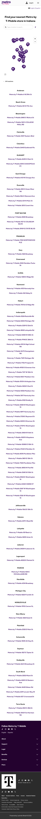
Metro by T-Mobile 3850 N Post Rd (20, 468)
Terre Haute (20, 704)
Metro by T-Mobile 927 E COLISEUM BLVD (20, 223)
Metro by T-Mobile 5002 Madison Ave (20, 391)
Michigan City (20, 591)
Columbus (20, 144)
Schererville (20, 637)
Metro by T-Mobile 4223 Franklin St (20, 595)
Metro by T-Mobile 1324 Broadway (20, 254)
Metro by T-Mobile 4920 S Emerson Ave (20, 367)
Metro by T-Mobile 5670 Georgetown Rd (20, 352)
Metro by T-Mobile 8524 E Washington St (20, 478)
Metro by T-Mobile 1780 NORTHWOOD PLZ (20, 241)
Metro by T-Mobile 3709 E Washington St (20, 427)
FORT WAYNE (20, 213)
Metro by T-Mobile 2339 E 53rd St (20, 325)
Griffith (20, 273)
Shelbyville (20, 660)
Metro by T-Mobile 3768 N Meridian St (20, 449)
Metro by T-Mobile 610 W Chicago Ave (20, 178)
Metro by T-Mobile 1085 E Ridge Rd (21, 277)
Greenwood (20, 259)
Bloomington (20, 114)
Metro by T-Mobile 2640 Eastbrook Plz (20, 147)
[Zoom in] (35, 38)
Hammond (20, 285)
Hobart (20, 301)
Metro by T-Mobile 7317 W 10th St (20, 372)
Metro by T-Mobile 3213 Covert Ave (20, 205)
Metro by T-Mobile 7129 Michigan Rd (20, 358)
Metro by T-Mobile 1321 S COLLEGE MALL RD (20, 123)
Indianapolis (20, 312)
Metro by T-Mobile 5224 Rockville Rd (20, 316)
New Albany (20, 614)
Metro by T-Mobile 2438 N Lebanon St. (20, 549)
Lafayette (20, 528)
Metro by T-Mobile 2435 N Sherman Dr (20, 421)
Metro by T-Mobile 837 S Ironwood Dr (20, 697)
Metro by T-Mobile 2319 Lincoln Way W (20, 692)
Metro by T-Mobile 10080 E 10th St (20, 444)
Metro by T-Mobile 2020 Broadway (20, 217)
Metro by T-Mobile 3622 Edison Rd (20, 687)
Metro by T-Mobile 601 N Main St (20, 201)
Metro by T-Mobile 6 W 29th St (20, 94)
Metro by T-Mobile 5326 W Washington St (20, 497)
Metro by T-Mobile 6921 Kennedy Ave (20, 288)
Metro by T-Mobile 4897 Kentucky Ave (20, 412)
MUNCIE (20, 568)
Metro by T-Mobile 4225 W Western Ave (20, 681)
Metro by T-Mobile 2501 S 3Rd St (20, 708)
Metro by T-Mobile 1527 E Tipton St (20, 652)
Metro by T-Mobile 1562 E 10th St (20, 509)
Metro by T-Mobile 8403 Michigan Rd (20, 321)
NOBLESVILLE (20, 602)
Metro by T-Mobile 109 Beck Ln (20, 532)
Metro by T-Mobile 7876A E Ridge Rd (20, 305)
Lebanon (20, 545)
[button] (23, 61)
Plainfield (20, 625)
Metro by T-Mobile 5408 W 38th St (20, 335)
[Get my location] (35, 27)
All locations (9, 81)
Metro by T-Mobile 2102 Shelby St (20, 400)
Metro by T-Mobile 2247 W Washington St (20, 490)
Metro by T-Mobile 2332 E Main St (20, 629)
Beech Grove (20, 102)
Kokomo (21, 517)
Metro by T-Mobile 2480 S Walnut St (20, 117)
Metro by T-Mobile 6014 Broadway (20, 583)
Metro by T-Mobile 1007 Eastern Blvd (20, 136)
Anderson (20, 90)
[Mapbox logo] (5, 74)
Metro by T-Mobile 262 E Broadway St (20, 664)
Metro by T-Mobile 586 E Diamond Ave (20, 196)
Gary (20, 250)
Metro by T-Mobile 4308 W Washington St (20, 406)
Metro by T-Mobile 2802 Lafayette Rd (20, 330)
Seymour (20, 649)
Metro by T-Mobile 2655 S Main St (20, 159)
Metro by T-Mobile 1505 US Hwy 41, (20, 641)
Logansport (20, 556)
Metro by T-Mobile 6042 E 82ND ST (20, 484)
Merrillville (20, 579)
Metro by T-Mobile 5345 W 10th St (20, 472)
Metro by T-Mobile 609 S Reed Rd (20, 521)
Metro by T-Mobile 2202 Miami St (20, 675)
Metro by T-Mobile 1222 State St (20, 618)
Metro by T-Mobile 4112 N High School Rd (20, 345)
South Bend (20, 672)
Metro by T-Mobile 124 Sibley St (20, 293)
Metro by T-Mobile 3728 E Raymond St (20, 416)
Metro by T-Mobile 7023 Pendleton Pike (20, 463)
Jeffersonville (20, 505)
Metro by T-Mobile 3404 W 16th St (20, 433)
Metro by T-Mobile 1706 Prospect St (20, 363)
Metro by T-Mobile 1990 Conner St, (20, 606)
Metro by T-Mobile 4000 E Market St (20, 560)
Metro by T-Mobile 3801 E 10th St (20, 458)
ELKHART (20, 155)
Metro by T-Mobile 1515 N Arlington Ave (20, 381)
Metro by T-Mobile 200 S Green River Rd (20, 190)
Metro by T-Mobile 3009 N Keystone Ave (20, 438)
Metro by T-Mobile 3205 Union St (20, 537)
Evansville (20, 185)
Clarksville (20, 132)
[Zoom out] (35, 41)
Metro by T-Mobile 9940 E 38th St (20, 340)
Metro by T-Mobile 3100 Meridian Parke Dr (20, 264)
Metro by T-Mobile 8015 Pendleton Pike (20, 454)
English (32, 8)
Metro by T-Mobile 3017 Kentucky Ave (20, 395)
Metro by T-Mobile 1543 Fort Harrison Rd (20, 714)
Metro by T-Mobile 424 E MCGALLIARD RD (20, 573)
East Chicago (20, 174)
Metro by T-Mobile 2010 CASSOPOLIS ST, (20, 165)
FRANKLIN (20, 236)
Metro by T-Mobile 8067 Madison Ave (20, 377)
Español (37, 8)
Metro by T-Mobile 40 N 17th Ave (20, 106)
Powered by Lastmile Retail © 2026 (20, 815)
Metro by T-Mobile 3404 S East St (20, 386)
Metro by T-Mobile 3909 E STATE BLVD (20, 229)
